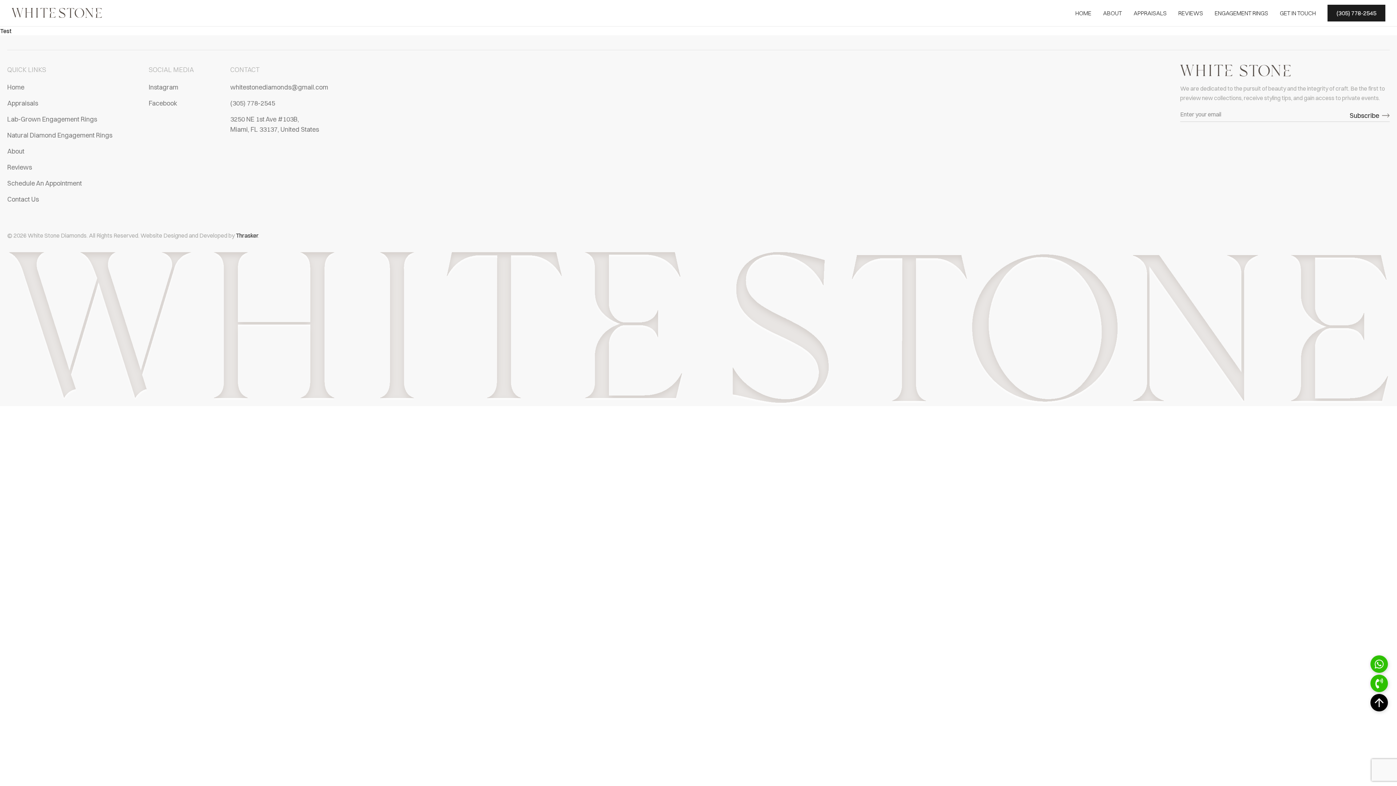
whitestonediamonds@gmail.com (279, 87)
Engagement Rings (1241, 13)
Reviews (1190, 13)
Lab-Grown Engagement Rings (52, 119)
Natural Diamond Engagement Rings (59, 135)
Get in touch (1298, 13)
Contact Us (23, 199)
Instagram (163, 87)
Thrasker (247, 235)
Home (1083, 13)
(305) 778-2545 (252, 103)
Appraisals (1150, 13)
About (1112, 13)
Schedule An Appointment (44, 183)
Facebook (163, 103)
